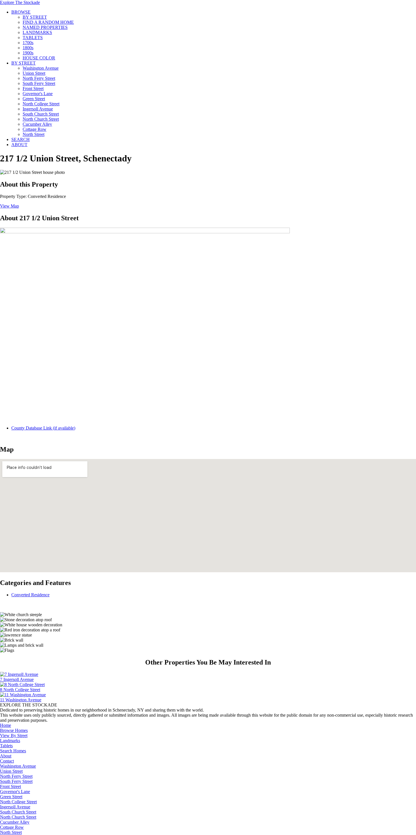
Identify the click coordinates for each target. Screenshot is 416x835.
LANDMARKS (37, 32)
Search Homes (13, 750)
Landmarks (10, 740)
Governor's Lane (38, 93)
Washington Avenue (41, 68)
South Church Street (41, 114)
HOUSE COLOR (39, 57)
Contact (7, 761)
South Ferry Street (39, 83)
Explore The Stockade (20, 2)
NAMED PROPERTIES (45, 27)
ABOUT (19, 144)
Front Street (33, 88)
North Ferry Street (39, 78)
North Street (33, 134)
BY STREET (35, 17)
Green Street (34, 98)
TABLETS (33, 37)
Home (5, 725)
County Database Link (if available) (43, 428)
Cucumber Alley (37, 124)
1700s (28, 42)
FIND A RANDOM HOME (48, 22)
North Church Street (41, 119)
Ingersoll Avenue (38, 108)
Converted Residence (30, 594)
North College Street (41, 103)
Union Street (34, 73)
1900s (28, 52)
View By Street (13, 735)
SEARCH (20, 139)
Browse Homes (14, 730)
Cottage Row (34, 129)
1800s (28, 47)
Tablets (6, 745)
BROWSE (21, 12)
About (5, 755)
